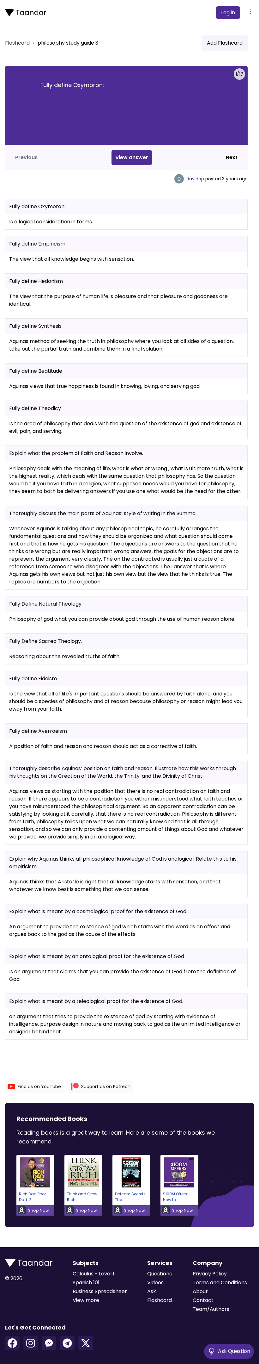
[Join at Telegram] (67, 1343)
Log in (228, 12)
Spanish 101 (86, 1282)
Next (232, 157)
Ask (151, 1291)
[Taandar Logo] (25, 12)
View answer (131, 157)
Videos (155, 1282)
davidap (195, 179)
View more (86, 1300)
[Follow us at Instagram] (30, 1343)
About (200, 1291)
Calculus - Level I (93, 1273)
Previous (26, 157)
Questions (159, 1273)
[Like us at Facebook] (12, 1343)
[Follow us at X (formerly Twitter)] (85, 1343)
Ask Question (234, 1351)
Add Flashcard (225, 43)
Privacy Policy (210, 1273)
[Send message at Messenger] (49, 1343)
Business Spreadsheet (100, 1291)
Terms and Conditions (220, 1282)
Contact (203, 1300)
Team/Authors (211, 1309)
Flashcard (17, 43)
